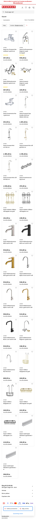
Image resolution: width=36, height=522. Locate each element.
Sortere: (12, 25)
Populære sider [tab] (6, 496)
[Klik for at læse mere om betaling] (18, 503)
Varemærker (6, 20)
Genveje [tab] (4, 490)
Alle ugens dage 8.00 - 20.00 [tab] (9, 486)
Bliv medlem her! (18, 3)
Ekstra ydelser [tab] (5, 493)
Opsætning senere (18, 513)
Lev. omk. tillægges (7, 59)
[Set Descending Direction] (26, 25)
